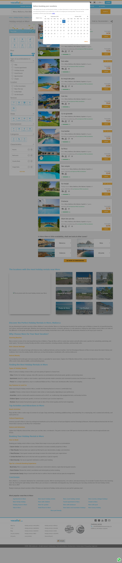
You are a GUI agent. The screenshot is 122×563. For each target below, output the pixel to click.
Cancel (86, 41)
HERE (53, 13)
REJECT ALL (39, 18)
